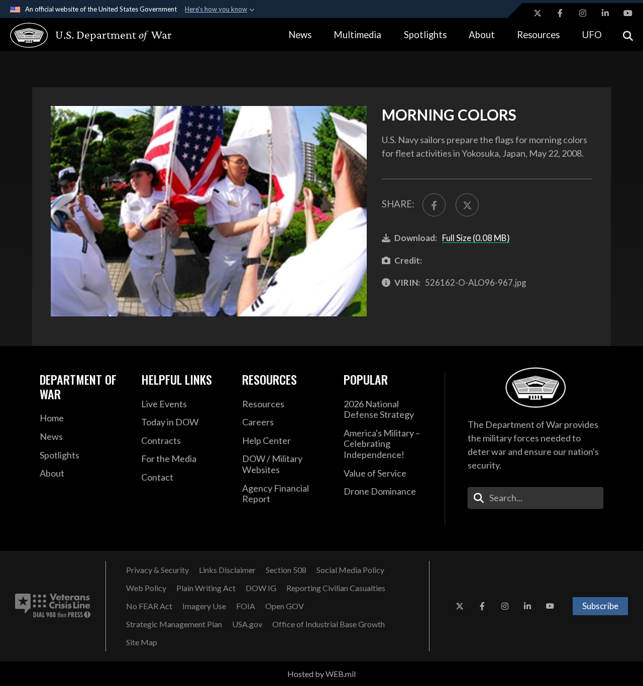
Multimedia (357, 34)
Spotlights (425, 34)
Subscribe (600, 606)
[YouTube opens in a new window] (627, 13)
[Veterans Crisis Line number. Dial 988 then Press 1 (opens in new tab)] (52, 606)
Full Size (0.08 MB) (476, 238)
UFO (592, 34)
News (299, 34)
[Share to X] (467, 204)
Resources (538, 34)
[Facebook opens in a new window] (560, 13)
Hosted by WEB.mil (321, 673)
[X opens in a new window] (537, 13)
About (482, 34)
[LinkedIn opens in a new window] (605, 13)
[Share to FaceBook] (434, 204)
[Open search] (628, 35)
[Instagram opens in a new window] (582, 13)
